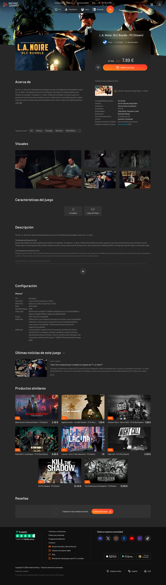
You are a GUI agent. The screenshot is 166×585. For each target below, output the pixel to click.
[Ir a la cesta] (151, 4)
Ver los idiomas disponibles (127, 103)
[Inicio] (11, 4)
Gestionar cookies (21, 571)
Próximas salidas (82, 3)
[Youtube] (132, 538)
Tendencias (59, 3)
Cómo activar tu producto (127, 106)
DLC (31, 131)
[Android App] (127, 556)
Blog (93, 3)
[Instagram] (116, 538)
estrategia (49, 131)
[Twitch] (140, 538)
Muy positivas (123, 124)
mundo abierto (70, 131)
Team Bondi (122, 111)
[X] (108, 538)
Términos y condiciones (57, 531)
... (79, 131)
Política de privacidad (56, 535)
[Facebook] (124, 538)
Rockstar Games (124, 114)
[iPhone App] (111, 556)
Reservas (69, 3)
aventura (39, 131)
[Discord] (100, 538)
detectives (59, 131)
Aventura (121, 119)
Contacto (52, 543)
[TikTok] (148, 538)
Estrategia (129, 119)
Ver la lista (121, 101)
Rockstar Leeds (133, 111)
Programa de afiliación (57, 539)
